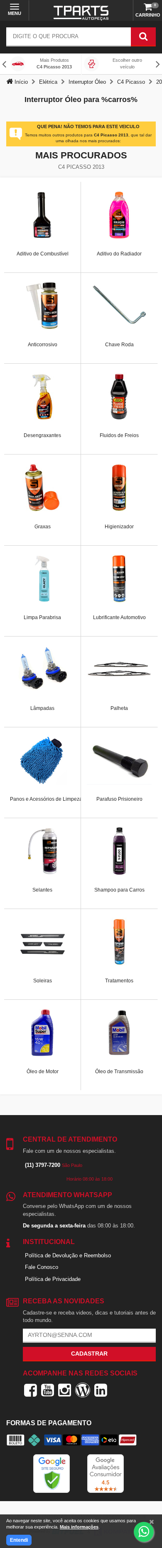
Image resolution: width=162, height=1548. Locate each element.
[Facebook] (30, 1390)
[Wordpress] (82, 1390)
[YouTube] (47, 1390)
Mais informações (79, 1526)
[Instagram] (64, 1390)
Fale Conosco (41, 1267)
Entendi (19, 1540)
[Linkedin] (100, 1390)
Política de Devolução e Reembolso (68, 1255)
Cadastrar (89, 1353)
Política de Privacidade (53, 1279)
